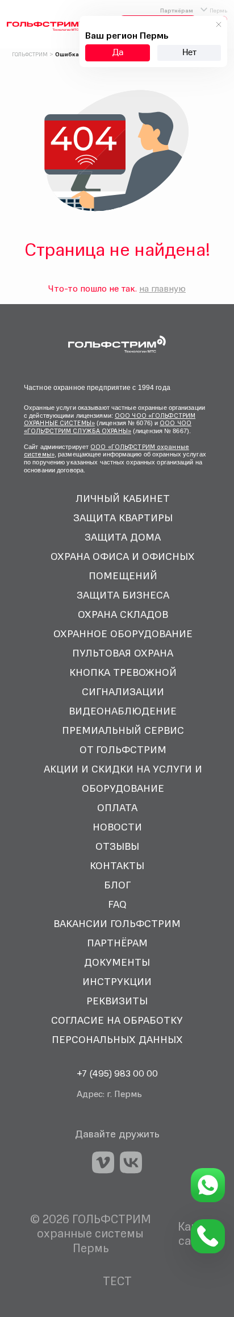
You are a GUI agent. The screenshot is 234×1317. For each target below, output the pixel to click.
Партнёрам (176, 10)
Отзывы (117, 846)
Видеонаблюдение (123, 711)
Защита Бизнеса (123, 595)
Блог (117, 885)
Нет (189, 52)
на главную (162, 288)
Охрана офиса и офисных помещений (123, 565)
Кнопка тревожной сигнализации (123, 681)
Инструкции (117, 981)
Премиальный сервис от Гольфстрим (123, 739)
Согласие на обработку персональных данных (117, 1029)
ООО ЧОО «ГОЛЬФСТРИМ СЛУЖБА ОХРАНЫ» (107, 427)
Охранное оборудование (123, 633)
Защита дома (123, 537)
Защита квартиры (123, 518)
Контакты (117, 865)
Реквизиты (117, 1001)
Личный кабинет (123, 498)
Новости (117, 827)
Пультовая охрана (122, 653)
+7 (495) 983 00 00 (117, 1073)
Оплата (117, 807)
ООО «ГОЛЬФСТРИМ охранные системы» (106, 451)
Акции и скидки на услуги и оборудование (123, 778)
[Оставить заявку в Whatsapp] (208, 1185)
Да (117, 52)
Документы (117, 962)
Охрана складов (123, 614)
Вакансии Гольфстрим (117, 923)
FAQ (117, 904)
